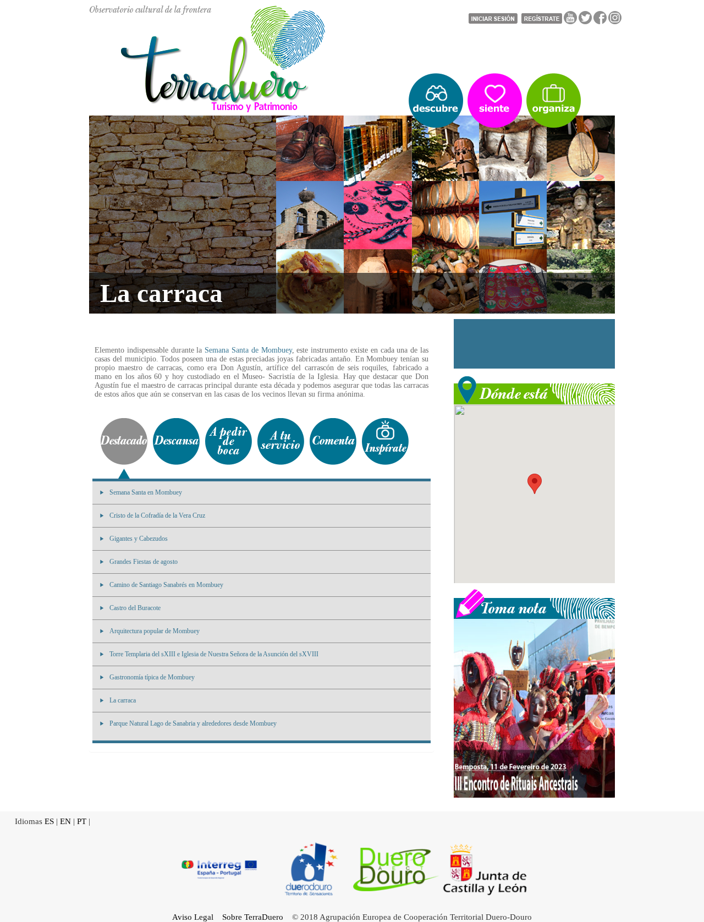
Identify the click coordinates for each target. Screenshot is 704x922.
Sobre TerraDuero (252, 917)
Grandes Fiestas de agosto (143, 562)
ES (49, 821)
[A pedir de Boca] (228, 441)
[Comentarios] (333, 441)
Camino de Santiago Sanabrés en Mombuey (166, 585)
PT (81, 821)
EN (65, 821)
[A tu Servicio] (281, 441)
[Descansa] (176, 441)
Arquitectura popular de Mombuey (154, 631)
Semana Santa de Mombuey (248, 350)
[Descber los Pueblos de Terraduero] (435, 100)
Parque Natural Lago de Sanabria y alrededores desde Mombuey (193, 723)
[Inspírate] (385, 441)
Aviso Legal (192, 917)
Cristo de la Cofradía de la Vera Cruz (157, 515)
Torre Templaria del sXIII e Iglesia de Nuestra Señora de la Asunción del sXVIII (213, 654)
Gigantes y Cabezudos (138, 538)
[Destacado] (124, 441)
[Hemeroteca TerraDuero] (534, 603)
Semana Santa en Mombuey (145, 492)
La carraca (122, 700)
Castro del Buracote (135, 608)
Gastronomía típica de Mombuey (152, 677)
